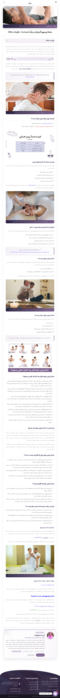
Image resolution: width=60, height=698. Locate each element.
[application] (30, 59)
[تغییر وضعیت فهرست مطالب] (7, 40)
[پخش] (52, 59)
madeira (38, 620)
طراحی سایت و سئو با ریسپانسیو (14, 696)
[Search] (5, 2)
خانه (55, 26)
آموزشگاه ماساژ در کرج (25, 69)
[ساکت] (12, 59)
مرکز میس (45, 538)
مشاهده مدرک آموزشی (16, 651)
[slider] (9, 58)
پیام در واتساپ (31, 655)
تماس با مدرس (40, 655)
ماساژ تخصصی (48, 26)
